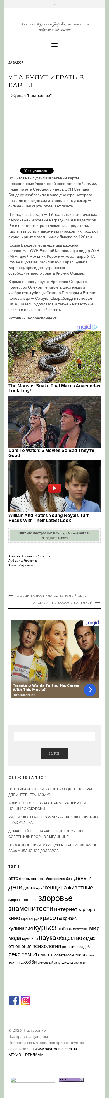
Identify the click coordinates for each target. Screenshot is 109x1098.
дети (15, 887)
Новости (30, 560)
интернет (65, 909)
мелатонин (80, 929)
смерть (46, 954)
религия (69, 946)
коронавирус (30, 919)
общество (25, 565)
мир (94, 927)
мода (14, 938)
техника (15, 962)
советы (60, 955)
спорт (80, 954)
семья (29, 954)
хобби (30, 962)
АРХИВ (14, 1054)
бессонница (55, 879)
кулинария (20, 928)
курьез (45, 927)
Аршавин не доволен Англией (63, 603)
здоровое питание (22, 900)
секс (14, 954)
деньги (82, 877)
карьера (86, 909)
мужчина (30, 938)
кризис (70, 918)
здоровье (55, 898)
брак (69, 879)
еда (39, 888)
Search (54, 753)
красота (51, 917)
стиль (90, 955)
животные (80, 887)
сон (70, 954)
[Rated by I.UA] (33, 1079)
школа (67, 962)
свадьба (84, 946)
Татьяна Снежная (36, 556)
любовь (64, 928)
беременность (32, 878)
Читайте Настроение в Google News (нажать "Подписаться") (54, 535)
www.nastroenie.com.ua (56, 1048)
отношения (20, 946)
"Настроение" (39, 95)
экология (80, 962)
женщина (55, 887)
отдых (89, 938)
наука (47, 937)
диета (29, 887)
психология (46, 946)
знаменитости (30, 908)
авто (13, 878)
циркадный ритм (49, 962)
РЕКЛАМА (34, 1054)
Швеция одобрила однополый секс (51, 596)
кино (14, 918)
